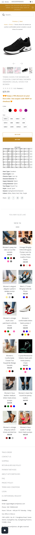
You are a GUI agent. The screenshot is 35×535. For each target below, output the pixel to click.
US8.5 (17, 123)
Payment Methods (9, 470)
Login (4, 491)
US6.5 (17, 119)
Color (4, 106)
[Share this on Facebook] (13, 197)
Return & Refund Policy (11, 465)
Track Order (7, 452)
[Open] (4, 530)
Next (21, 21)
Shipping (5, 461)
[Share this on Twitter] (8, 197)
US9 (23, 123)
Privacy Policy (7, 483)
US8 (11, 123)
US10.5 (18, 127)
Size (4, 115)
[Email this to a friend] (22, 197)
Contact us (6, 457)
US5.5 (5, 119)
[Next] (21, 63)
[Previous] (14, 63)
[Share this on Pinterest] (17, 197)
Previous (15, 21)
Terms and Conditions (11, 487)
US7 (23, 119)
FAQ (3, 478)
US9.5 (5, 127)
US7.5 (5, 123)
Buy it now (17, 139)
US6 (11, 119)
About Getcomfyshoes (11, 474)
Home (6, 24)
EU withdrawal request (11, 496)
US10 (11, 127)
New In (17, 223)
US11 (25, 127)
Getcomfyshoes (12, 526)
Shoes (11, 24)
